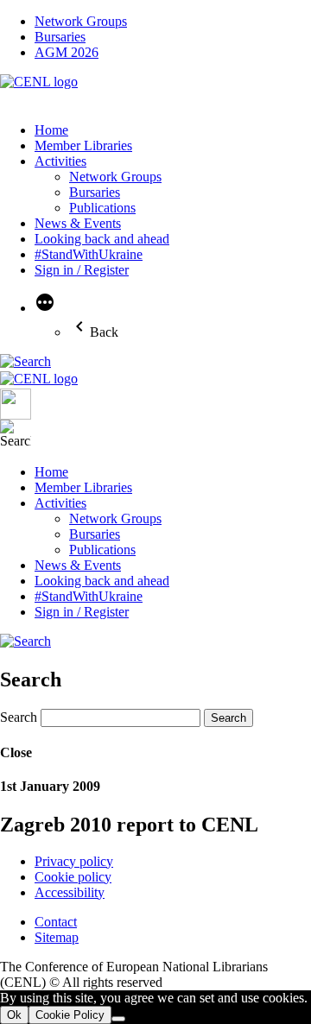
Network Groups (81, 21)
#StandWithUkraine (89, 254)
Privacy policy (74, 861)
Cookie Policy (70, 1014)
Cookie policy (73, 876)
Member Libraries (83, 145)
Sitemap (57, 937)
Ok (14, 1014)
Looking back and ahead (102, 238)
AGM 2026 (66, 52)
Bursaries (60, 36)
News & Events (78, 223)
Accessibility (70, 892)
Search (18, 717)
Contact (56, 921)
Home (51, 130)
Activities (60, 161)
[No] (118, 1018)
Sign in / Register (82, 269)
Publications (102, 207)
